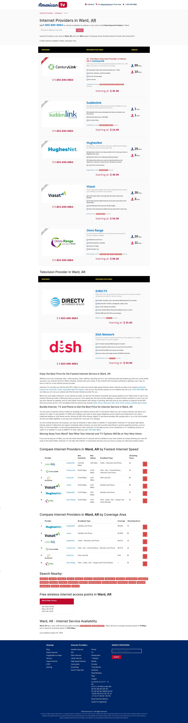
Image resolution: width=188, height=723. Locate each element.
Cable (95, 403)
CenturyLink (98, 61)
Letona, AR (53, 582)
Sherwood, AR (45, 586)
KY (102, 686)
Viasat (91, 186)
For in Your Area (109, 4)
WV (106, 696)
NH (101, 691)
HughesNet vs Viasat (54, 655)
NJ (103, 691)
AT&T (48, 664)
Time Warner (96, 667)
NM (105, 691)
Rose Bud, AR (122, 582)
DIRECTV (101, 291)
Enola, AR (71, 579)
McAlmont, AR (73, 582)
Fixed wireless (125, 403)
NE (98, 691)
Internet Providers (46, 13)
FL (108, 682)
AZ (97, 682)
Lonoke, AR (63, 582)
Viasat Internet (51, 652)
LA (104, 686)
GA (92, 684)
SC (103, 693)
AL (92, 682)
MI (95, 689)
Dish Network (104, 334)
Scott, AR (132, 582)
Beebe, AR (44, 579)
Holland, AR (120, 579)
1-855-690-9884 (131, 4)
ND (95, 691)
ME (92, 689)
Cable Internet (76, 658)
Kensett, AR (44, 582)
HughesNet (94, 143)
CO (102, 682)
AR (95, 682)
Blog (48, 649)
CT (105, 682)
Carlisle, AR (61, 579)
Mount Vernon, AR (95, 582)
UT (93, 696)
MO (101, 689)
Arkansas (58, 13)
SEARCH (116, 657)
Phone (100, 403)
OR (98, 693)
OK (95, 693)
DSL (113, 403)
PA (100, 693)
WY (109, 696)
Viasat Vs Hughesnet (99, 702)
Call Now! (90, 4)
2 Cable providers (86, 626)
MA (107, 686)
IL (96, 686)
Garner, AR (79, 579)
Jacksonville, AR (131, 579)
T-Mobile (94, 658)
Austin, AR (75, 586)
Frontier (94, 664)
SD (105, 693)
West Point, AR (65, 586)
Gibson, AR (88, 579)
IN (98, 686)
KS (100, 686)
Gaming (49, 667)
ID (94, 686)
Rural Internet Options (99, 699)
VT (98, 696)
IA (92, 686)
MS (104, 689)
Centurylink (75, 664)
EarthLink (52, 389)
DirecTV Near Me (77, 670)
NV (109, 691)
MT (107, 689)
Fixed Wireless (96, 673)
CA (100, 682)
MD (110, 686)
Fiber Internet (76, 655)
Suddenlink (94, 103)
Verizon (49, 658)
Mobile (93, 661)
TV (92, 652)
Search (80, 30)
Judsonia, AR (143, 579)
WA (101, 696)
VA (96, 696)
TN (108, 693)
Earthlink (94, 670)
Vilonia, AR (55, 586)
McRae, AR (83, 582)
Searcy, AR (141, 582)
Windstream (95, 655)
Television (107, 403)
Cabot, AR (52, 579)
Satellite (134, 403)
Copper (144, 403)
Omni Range (95, 230)
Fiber (117, 403)
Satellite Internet (77, 649)
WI (103, 696)
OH (93, 693)
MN (98, 689)
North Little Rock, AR (109, 582)
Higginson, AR (110, 579)
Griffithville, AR (98, 579)
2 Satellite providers (98, 626)
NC (92, 691)
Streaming (75, 667)
